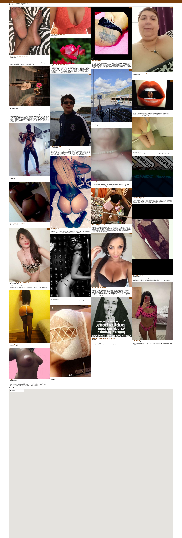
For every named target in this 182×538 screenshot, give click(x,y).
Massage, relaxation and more (58, 34)
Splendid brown (136, 340)
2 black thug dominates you (139, 197)
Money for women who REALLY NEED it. (60, 64)
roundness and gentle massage (140, 73)
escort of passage (14, 344)
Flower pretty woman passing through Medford (21, 282)
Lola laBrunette (54, 298)
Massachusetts (23, 3)
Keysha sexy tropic (96, 60)
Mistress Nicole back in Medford (17, 177)
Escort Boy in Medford (56, 146)
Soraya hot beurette (55, 378)
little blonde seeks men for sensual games (101, 181)
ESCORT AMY (11, 1)
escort (11, 379)
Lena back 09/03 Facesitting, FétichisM (19, 56)
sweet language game (138, 110)
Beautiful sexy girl (55, 228)
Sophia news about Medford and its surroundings (21, 107)
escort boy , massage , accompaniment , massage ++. (104, 338)
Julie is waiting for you (138, 275)
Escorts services (12, 3)
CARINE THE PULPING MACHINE (17, 223)
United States (18, 3)
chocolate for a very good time (99, 287)
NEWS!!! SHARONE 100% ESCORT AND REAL (102, 224)
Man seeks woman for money (99, 122)
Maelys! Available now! (138, 151)
